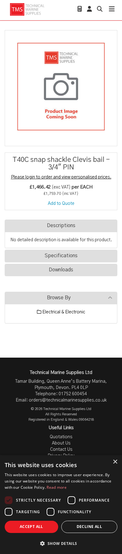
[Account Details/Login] (89, 10)
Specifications (61, 255)
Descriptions (61, 225)
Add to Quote (61, 203)
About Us (61, 443)
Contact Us (61, 449)
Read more (57, 487)
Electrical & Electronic (63, 312)
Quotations (61, 437)
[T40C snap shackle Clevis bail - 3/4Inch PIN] (61, 87)
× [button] (115, 462)
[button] (61, 543)
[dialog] (61, 504)
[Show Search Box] (100, 10)
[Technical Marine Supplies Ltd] (27, 9)
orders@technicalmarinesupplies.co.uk (68, 400)
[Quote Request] (79, 10)
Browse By (59, 297)
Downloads (61, 269)
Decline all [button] (89, 526)
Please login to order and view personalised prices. (61, 177)
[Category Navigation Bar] (112, 10)
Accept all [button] (31, 526)
